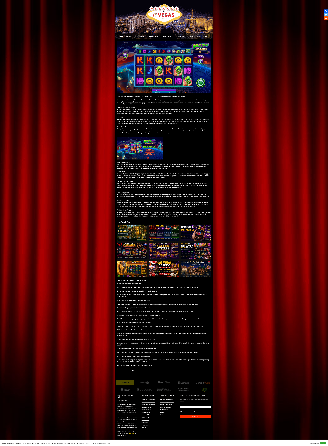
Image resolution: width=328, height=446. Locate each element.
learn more (131, 433)
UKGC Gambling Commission (167, 402)
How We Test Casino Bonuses (148, 399)
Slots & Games (167, 36)
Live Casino (140, 36)
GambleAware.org (164, 409)
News (205, 36)
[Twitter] (326, 14)
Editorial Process (145, 417)
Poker (198, 36)
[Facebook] (326, 11)
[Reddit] (326, 18)
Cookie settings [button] (314, 443)
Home (121, 36)
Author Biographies (146, 412)
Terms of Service (145, 420)
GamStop (162, 412)
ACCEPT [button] (323, 443)
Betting (191, 36)
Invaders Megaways (166, 113)
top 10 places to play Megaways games (140, 365)
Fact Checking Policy (146, 409)
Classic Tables (153, 36)
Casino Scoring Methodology (148, 404)
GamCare (162, 414)
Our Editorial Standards (147, 407)
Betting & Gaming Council (166, 404)
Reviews (128, 36)
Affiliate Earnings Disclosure (166, 399)
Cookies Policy (145, 422)
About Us (144, 427)
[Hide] (327, 21)
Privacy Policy (145, 425)
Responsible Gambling (165, 407)
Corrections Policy (146, 414)
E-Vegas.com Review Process (148, 402)
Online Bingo (181, 36)
